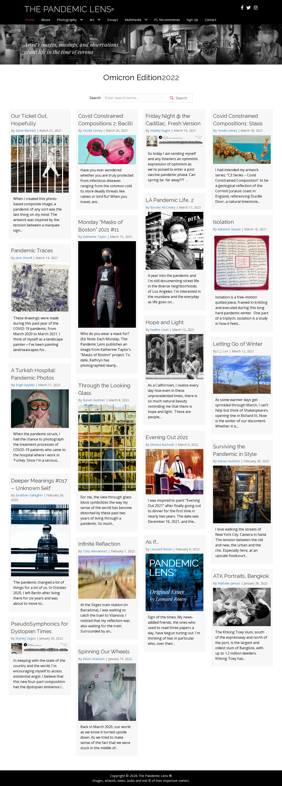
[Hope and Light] (174, 370)
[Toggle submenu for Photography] (81, 20)
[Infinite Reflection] (107, 588)
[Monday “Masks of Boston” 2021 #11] (107, 294)
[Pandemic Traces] (40, 301)
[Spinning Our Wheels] (107, 700)
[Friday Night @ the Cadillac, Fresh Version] (174, 148)
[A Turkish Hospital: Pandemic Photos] (40, 415)
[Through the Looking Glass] (107, 455)
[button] (178, 97)
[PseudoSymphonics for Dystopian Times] (40, 656)
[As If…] (174, 593)
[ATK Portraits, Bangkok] (242, 618)
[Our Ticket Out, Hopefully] (40, 174)
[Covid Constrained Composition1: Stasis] (242, 159)
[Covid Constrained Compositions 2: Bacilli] (107, 159)
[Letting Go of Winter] (242, 385)
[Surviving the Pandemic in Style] (242, 502)
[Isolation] (242, 273)
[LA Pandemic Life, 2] (174, 251)
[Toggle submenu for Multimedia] (146, 20)
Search (95, 97)
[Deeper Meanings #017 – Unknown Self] (40, 543)
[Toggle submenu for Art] (99, 20)
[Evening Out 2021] (174, 480)
